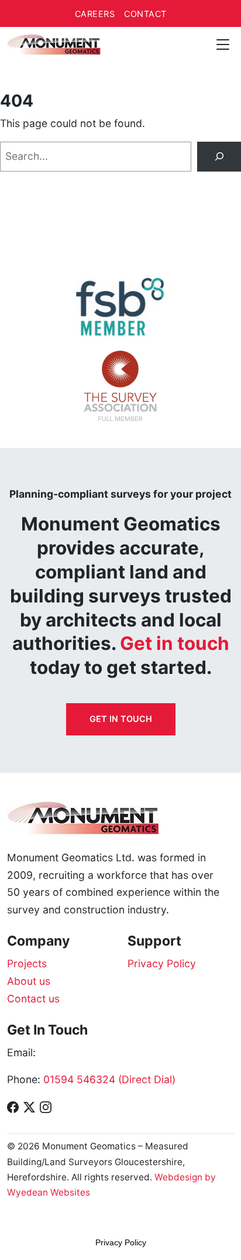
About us (28, 981)
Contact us (33, 998)
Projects (27, 963)
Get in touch (120, 719)
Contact (145, 14)
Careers (95, 14)
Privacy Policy (162, 963)
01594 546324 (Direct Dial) (109, 1079)
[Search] (219, 157)
